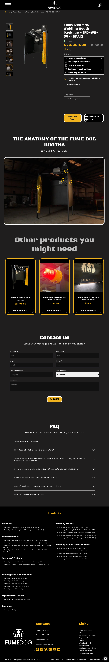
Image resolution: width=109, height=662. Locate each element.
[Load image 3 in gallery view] (9, 43)
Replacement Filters (87, 648)
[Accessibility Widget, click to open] (105, 658)
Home (7, 12)
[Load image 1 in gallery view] (9, 26)
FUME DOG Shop (85, 630)
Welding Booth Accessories (85, 644)
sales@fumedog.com (45, 644)
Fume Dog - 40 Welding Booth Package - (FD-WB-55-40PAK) (36, 12)
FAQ (80, 633)
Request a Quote (92, 118)
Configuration (68, 95)
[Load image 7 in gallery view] (9, 75)
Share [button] (68, 54)
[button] (99, 4)
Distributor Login (86, 653)
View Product (20, 310)
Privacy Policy (56, 659)
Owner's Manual (85, 651)
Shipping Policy (85, 638)
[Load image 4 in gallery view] (9, 51)
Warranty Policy (96, 659)
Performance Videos (87, 635)
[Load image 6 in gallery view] (9, 67)
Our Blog (82, 640)
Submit (54, 399)
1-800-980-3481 (42, 639)
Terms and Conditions (76, 659)
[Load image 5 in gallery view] (9, 59)
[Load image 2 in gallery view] (9, 35)
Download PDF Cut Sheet (54, 150)
